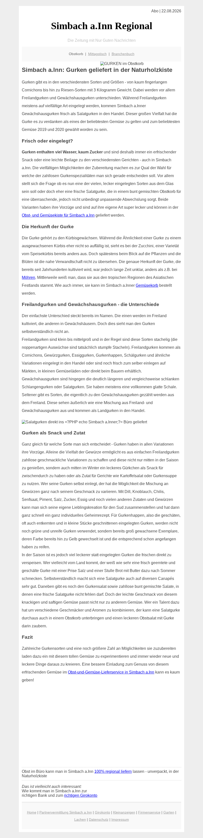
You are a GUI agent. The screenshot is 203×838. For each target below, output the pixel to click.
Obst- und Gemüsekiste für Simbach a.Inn (58, 215)
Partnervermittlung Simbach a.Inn (65, 812)
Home (31, 812)
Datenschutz (98, 819)
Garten (168, 812)
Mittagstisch (97, 54)
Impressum (120, 819)
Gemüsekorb (147, 285)
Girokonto (102, 812)
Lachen (80, 819)
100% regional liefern (113, 771)
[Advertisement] (101, 726)
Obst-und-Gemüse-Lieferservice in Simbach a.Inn (111, 672)
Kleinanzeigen (124, 812)
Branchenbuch (123, 54)
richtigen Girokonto (80, 795)
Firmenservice (149, 812)
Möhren (28, 277)
